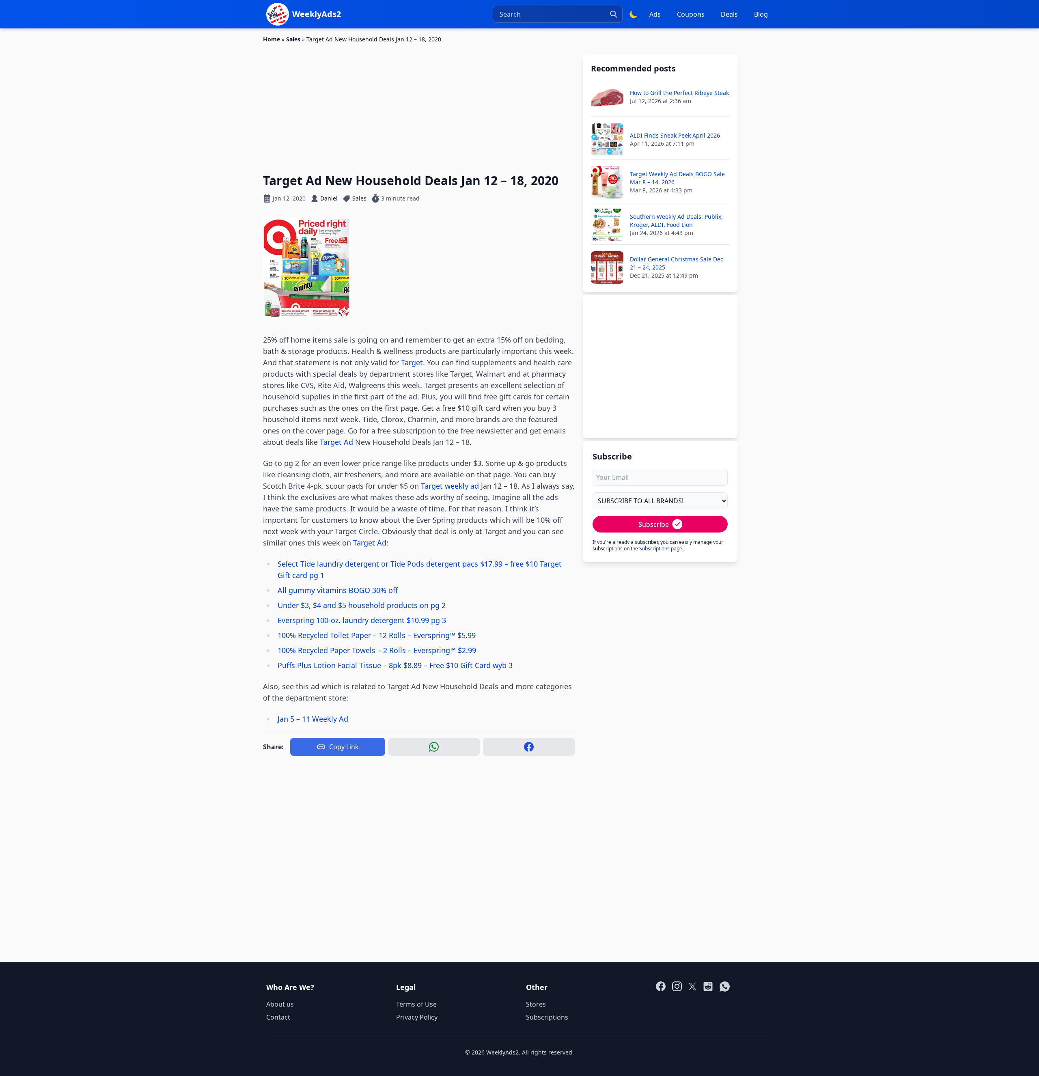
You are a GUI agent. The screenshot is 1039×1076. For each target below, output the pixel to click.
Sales (293, 39)
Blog (761, 14)
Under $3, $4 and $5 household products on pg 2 (362, 605)
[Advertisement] (419, 103)
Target (412, 362)
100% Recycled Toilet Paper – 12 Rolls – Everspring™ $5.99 (377, 635)
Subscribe (653, 524)
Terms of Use (416, 1004)
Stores (536, 1004)
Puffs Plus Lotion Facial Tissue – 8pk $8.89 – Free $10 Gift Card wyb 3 (395, 665)
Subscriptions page (660, 548)
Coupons (691, 14)
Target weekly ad (450, 486)
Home (271, 39)
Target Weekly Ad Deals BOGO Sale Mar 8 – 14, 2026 (677, 178)
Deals (729, 14)
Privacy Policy (417, 1017)
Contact (278, 1017)
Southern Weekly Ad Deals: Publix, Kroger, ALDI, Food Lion (676, 221)
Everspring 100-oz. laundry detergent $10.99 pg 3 (362, 620)
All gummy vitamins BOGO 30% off (338, 590)
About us (280, 1004)
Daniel (329, 198)
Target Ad (336, 442)
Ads (655, 14)
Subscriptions (547, 1017)
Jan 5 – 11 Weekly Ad (313, 719)
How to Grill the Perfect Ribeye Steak (679, 93)
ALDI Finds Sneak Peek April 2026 (675, 135)
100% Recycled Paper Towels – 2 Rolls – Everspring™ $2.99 (377, 650)
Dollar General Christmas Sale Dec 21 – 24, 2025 (676, 263)
